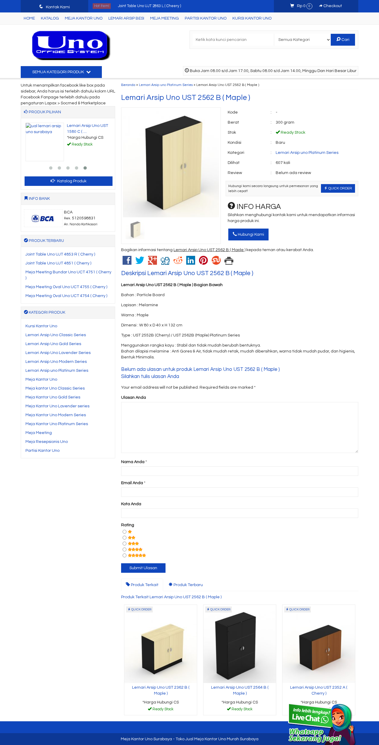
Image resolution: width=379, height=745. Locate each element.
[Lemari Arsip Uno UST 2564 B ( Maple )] (239, 644)
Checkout (332, 6)
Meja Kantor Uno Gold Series (52, 397)
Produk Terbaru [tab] (188, 585)
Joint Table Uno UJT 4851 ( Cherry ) (58, 263)
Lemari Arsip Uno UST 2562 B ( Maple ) (185, 97)
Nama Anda (132, 462)
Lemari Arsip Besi (126, 18)
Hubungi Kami (250, 234)
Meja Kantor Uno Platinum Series (56, 424)
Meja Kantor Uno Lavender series (57, 406)
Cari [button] (345, 40)
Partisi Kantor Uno (206, 18)
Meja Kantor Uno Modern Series (55, 415)
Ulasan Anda (133, 397)
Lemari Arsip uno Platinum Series (166, 85)
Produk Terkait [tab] (144, 585)
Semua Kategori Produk (58, 72)
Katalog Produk (71, 181)
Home (29, 18)
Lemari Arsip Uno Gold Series (53, 344)
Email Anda (132, 483)
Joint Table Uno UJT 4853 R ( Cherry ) (60, 254)
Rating (127, 525)
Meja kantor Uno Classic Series (55, 388)
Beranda (128, 85)
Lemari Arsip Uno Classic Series (55, 335)
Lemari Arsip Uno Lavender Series (58, 353)
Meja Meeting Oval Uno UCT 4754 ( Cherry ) (66, 296)
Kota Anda (131, 504)
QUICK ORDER (339, 188)
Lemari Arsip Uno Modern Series (56, 362)
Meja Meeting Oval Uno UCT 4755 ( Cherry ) (66, 287)
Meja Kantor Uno (83, 18)
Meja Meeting (164, 18)
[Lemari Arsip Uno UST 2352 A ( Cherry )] (318, 644)
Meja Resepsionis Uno (46, 442)
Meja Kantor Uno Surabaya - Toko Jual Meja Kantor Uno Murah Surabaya (189, 739)
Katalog (50, 18)
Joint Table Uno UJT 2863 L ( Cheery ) (149, 5)
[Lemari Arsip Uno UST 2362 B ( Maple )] (160, 644)
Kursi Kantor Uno (252, 18)
